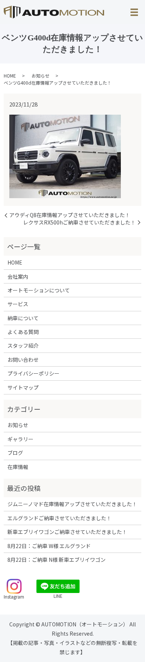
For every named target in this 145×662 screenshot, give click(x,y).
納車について (23, 318)
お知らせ (40, 75)
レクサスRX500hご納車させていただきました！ (79, 222)
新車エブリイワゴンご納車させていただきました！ (67, 531)
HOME (10, 75)
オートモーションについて (38, 290)
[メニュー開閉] (134, 12)
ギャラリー (20, 439)
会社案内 (17, 276)
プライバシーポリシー (33, 373)
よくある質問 (23, 331)
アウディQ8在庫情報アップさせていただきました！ (69, 215)
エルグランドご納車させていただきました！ (59, 518)
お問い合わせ (23, 359)
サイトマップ (23, 387)
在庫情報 (17, 467)
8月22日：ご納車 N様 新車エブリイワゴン (56, 559)
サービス (17, 304)
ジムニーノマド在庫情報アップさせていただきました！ (72, 504)
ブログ (15, 452)
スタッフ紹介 (23, 345)
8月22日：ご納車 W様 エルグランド (49, 546)
